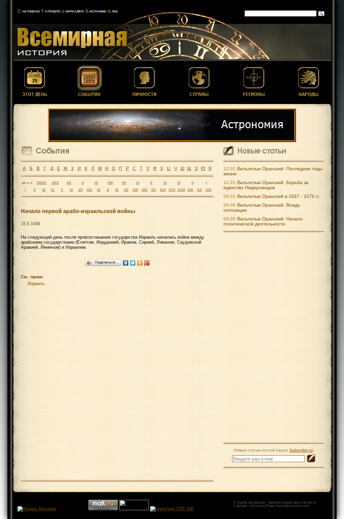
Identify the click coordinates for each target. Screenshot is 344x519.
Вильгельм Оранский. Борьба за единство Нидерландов (265, 185)
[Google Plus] (146, 262)
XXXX (41, 182)
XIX (190, 190)
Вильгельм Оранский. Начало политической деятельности (263, 221)
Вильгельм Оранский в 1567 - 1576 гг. (278, 196)
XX (69, 182)
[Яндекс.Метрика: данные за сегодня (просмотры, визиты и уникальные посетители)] (36, 509)
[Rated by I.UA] (134, 508)
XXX (55, 182)
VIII (110, 182)
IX (96, 182)
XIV (144, 190)
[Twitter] (132, 262)
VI (137, 182)
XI (117, 190)
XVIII (181, 190)
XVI (163, 190)
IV (165, 182)
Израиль (36, 283)
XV (153, 190)
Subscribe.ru (300, 450)
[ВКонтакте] (125, 262)
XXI (208, 190)
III (178, 182)
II (192, 182)
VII (124, 182)
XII (126, 190)
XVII (172, 190)
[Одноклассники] (139, 262)
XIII (135, 190)
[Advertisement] (273, 337)
